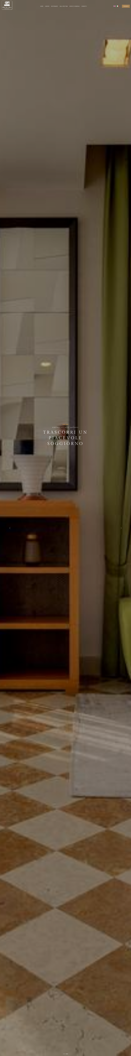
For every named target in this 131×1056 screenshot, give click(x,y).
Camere (47, 6)
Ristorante (54, 6)
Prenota (125, 6)
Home (41, 6)
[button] (10, 528)
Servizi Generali (75, 6)
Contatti (84, 6)
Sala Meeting (64, 6)
